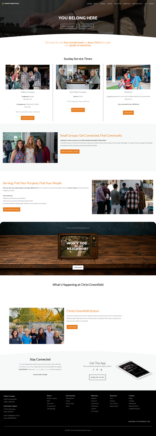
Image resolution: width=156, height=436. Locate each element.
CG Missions (95, 403)
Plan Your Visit (27, 118)
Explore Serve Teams (11, 209)
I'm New (89, 3)
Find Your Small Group (70, 151)
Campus (102, 3)
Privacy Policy (51, 406)
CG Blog (131, 401)
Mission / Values (52, 398)
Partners (112, 401)
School (109, 3)
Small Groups (70, 403)
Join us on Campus (68, 26)
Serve (67, 406)
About (96, 3)
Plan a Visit (50, 403)
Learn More (128, 113)
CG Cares (94, 401)
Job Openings (51, 409)
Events (151, 3)
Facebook (38, 369)
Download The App (97, 377)
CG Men (93, 409)
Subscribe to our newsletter (139, 421)
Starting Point (70, 398)
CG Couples (94, 411)
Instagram (46, 369)
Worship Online (86, 26)
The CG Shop (114, 403)
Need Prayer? (114, 406)
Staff (48, 401)
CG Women (94, 406)
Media (131, 398)
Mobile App (132, 403)
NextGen (94, 398)
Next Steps (118, 3)
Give (146, 3)
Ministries (127, 3)
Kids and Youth (137, 3)
